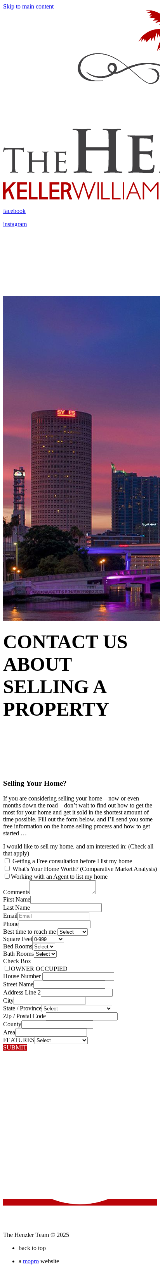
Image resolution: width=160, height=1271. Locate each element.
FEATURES (19, 1040)
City (8, 1000)
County (12, 1024)
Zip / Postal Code (24, 1016)
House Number (22, 976)
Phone (11, 924)
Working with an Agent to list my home (59, 876)
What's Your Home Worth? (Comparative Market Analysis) (84, 869)
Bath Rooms (18, 953)
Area (9, 1032)
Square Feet (17, 939)
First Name (16, 899)
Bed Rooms (17, 946)
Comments (16, 892)
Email (10, 915)
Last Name (16, 907)
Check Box (17, 961)
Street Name (18, 984)
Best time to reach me (30, 931)
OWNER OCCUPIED (39, 968)
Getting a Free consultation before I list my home (71, 861)
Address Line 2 (22, 992)
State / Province (22, 1008)
